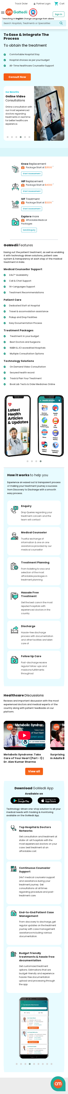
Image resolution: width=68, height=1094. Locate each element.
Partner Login (43, 3)
